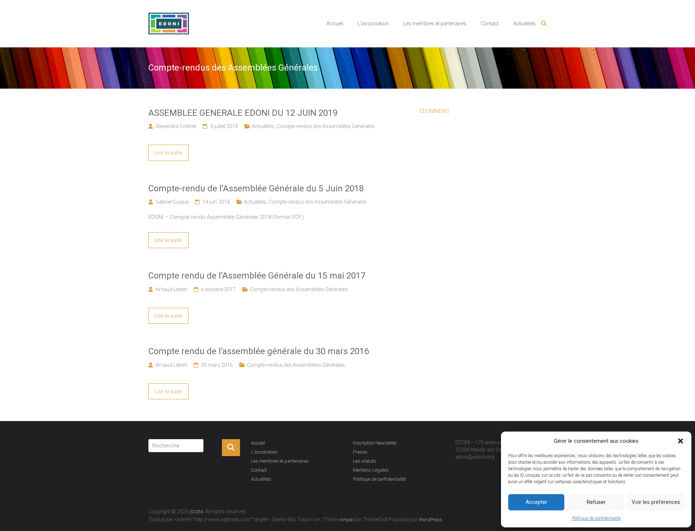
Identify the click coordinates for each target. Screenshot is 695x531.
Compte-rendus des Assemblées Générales (326, 126)
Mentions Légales (371, 470)
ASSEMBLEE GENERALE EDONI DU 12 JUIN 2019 (242, 113)
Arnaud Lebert (171, 289)
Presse (360, 452)
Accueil (335, 23)
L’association (373, 23)
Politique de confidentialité (596, 518)
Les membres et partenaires (434, 23)
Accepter (536, 502)
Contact (490, 23)
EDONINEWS (435, 111)
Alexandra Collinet (176, 126)
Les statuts (364, 461)
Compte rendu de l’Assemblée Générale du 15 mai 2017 (256, 276)
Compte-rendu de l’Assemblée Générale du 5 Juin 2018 (256, 188)
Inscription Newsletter (375, 443)
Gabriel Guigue (172, 202)
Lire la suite (168, 152)
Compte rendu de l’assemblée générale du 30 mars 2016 (258, 351)
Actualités (524, 23)
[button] (680, 441)
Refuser (596, 502)
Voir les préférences (656, 502)
